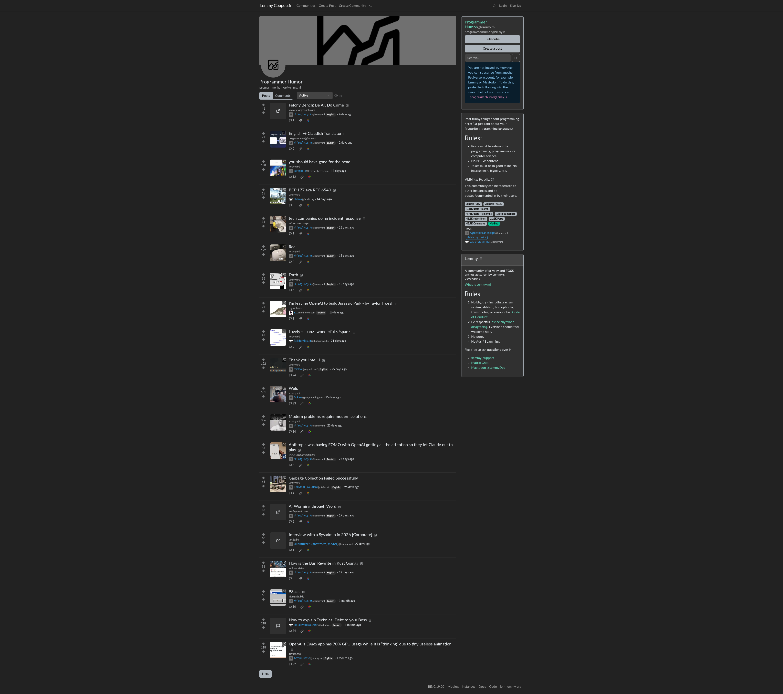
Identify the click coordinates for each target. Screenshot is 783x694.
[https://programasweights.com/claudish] (278, 139)
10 (294, 606)
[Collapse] (481, 259)
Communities (305, 5)
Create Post (327, 5)
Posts (266, 95)
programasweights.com (302, 138)
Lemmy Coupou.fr (276, 6)
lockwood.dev (297, 568)
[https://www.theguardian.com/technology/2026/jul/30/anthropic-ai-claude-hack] (278, 450)
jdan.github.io (296, 596)
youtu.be (294, 539)
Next (265, 673)
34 (294, 631)
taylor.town (295, 308)
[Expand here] (278, 168)
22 (294, 664)
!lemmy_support (482, 358)
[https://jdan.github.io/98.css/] (278, 597)
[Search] (494, 6)
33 (294, 403)
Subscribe (493, 39)
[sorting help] (336, 95)
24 (294, 375)
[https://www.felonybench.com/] (278, 111)
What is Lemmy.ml (478, 284)
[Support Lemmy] (371, 6)
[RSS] (340, 95)
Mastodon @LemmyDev (488, 367)
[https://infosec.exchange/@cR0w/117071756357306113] (278, 224)
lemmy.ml (294, 166)
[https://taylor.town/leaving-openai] (278, 309)
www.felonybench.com (302, 110)
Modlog (494, 223)
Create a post (492, 48)
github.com (295, 654)
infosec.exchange (299, 223)
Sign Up (515, 5)
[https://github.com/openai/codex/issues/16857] (278, 650)
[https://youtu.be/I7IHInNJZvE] (278, 540)
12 (294, 176)
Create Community (352, 5)
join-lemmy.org (510, 686)
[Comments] (278, 626)
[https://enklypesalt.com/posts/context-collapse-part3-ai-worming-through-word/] (278, 512)
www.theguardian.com (302, 454)
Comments (283, 95)
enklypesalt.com (298, 511)
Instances (468, 686)
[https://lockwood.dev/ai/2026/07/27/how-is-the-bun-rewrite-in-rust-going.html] (278, 569)
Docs (482, 686)
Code (493, 686)
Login (503, 5)
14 (294, 431)
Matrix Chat (480, 362)
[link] (300, 120)
